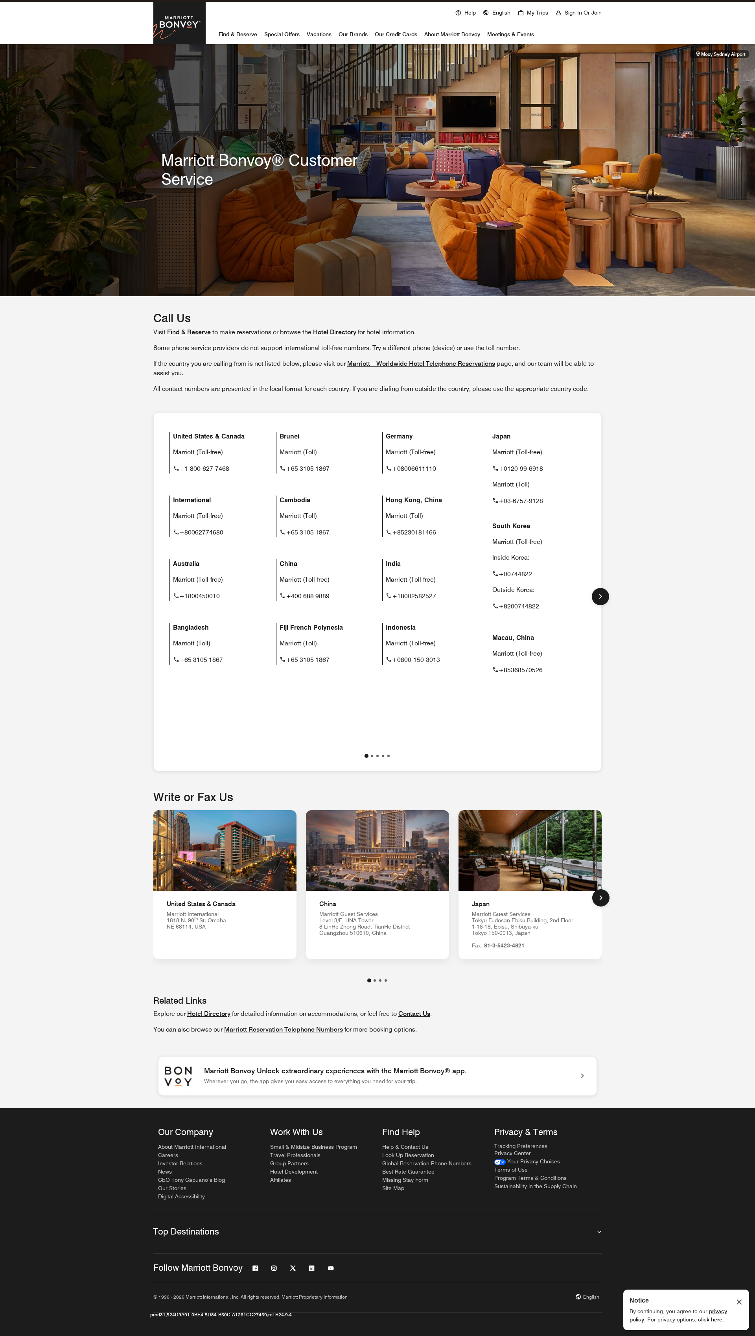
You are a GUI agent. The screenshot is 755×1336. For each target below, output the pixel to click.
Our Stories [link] (172, 1188)
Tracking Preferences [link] (520, 1146)
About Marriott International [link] (192, 1147)
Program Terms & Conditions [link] (530, 1178)
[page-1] (366, 756)
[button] (496, 11)
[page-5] (388, 756)
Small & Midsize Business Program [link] (313, 1147)
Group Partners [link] (289, 1163)
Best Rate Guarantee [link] (408, 1171)
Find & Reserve (189, 332)
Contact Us (414, 1013)
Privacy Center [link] (512, 1153)
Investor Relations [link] (180, 1163)
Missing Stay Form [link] (405, 1180)
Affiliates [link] (280, 1180)
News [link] (165, 1171)
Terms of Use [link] (511, 1169)
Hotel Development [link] (294, 1171)
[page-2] (372, 756)
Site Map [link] (393, 1188)
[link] (377, 1076)
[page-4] (383, 756)
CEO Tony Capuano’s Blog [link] (191, 1180)
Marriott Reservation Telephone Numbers (283, 1029)
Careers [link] (168, 1155)
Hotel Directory (208, 1013)
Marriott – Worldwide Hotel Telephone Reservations (421, 363)
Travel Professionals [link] (295, 1155)
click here (710, 1319)
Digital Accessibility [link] (181, 1196)
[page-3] (377, 756)
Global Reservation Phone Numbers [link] (426, 1163)
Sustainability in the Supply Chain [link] (535, 1186)
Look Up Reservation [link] (408, 1155)
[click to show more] (600, 596)
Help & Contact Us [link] (405, 1147)
